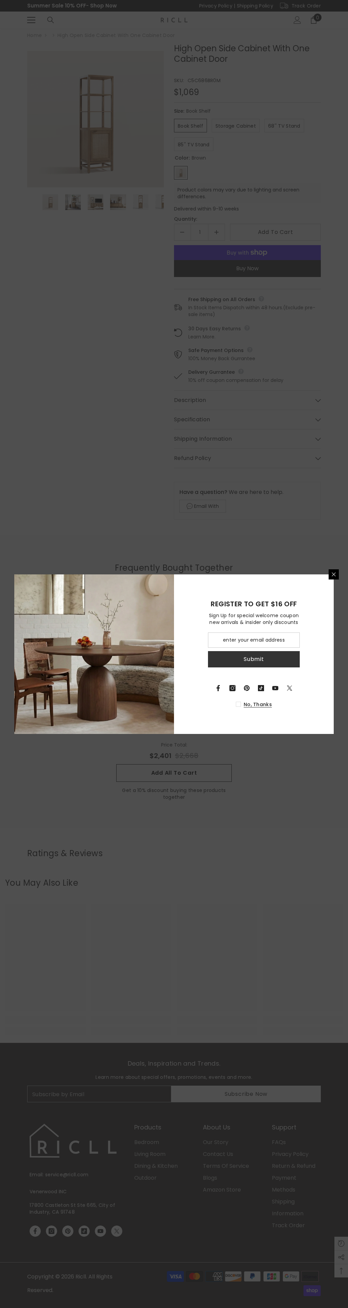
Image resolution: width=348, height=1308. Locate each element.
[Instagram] (232, 688)
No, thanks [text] (258, 704)
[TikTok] (261, 688)
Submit (254, 659)
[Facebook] (218, 688)
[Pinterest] (247, 688)
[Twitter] (289, 688)
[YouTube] (275, 688)
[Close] (334, 574)
